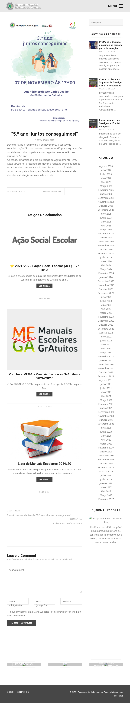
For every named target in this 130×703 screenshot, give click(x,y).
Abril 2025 (106, 225)
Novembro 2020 (106, 415)
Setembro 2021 (106, 376)
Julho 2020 (106, 427)
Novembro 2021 (106, 368)
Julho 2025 (106, 213)
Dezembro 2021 (106, 364)
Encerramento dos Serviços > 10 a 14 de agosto (109, 123)
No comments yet (52, 191)
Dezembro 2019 (106, 455)
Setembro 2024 (106, 253)
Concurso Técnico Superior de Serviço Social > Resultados (110, 82)
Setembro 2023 (106, 292)
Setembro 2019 (106, 467)
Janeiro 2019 (106, 483)
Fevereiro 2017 (106, 499)
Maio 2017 (106, 487)
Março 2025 (106, 229)
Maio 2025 (106, 221)
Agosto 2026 (106, 166)
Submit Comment (21, 622)
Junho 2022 (106, 340)
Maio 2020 (106, 435)
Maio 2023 (106, 304)
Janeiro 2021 (106, 407)
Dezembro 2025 (106, 197)
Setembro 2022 (106, 328)
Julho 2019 (106, 475)
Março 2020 (106, 443)
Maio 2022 (106, 344)
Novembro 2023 (106, 285)
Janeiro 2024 (106, 277)
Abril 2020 (106, 439)
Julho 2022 (106, 336)
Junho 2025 (106, 217)
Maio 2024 (106, 261)
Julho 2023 (106, 296)
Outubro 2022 (106, 324)
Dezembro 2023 (106, 281)
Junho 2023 (106, 300)
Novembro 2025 (106, 201)
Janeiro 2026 (106, 193)
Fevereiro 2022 (106, 356)
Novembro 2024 (106, 245)
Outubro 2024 (106, 249)
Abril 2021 (106, 396)
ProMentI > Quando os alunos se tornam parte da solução (110, 45)
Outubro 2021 (106, 372)
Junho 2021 (106, 388)
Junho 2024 (106, 257)
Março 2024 (106, 269)
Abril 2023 (106, 308)
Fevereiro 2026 (106, 189)
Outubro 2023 (106, 289)
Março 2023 (106, 312)
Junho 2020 (106, 431)
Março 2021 (106, 400)
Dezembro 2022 (106, 320)
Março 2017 (106, 495)
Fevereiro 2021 (106, 403)
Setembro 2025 (106, 209)
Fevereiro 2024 (106, 273)
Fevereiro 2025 (106, 233)
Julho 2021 (106, 384)
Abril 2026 (106, 181)
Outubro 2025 (106, 205)
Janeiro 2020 (106, 451)
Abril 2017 (106, 491)
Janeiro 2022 (106, 360)
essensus (118, 696)
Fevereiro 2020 (106, 447)
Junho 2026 (106, 174)
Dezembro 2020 (106, 411)
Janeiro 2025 (106, 237)
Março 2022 (106, 352)
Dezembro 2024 (106, 241)
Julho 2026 (106, 170)
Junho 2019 (106, 479)
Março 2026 (106, 185)
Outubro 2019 (106, 463)
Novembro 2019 (106, 459)
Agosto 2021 (106, 380)
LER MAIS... (44, 286)
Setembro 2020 (106, 423)
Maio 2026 (106, 178)
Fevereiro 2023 (106, 316)
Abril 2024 (106, 265)
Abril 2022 (106, 348)
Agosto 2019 (106, 471)
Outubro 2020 (106, 419)
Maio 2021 (106, 392)
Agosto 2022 (106, 332)
